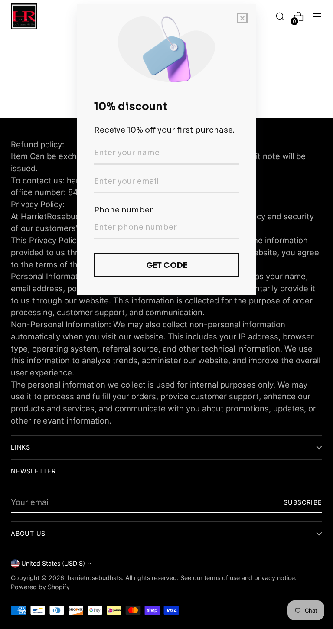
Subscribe (303, 502)
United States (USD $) (53, 563)
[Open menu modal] (317, 17)
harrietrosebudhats (95, 577)
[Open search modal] (280, 17)
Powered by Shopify (40, 586)
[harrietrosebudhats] (24, 16)
